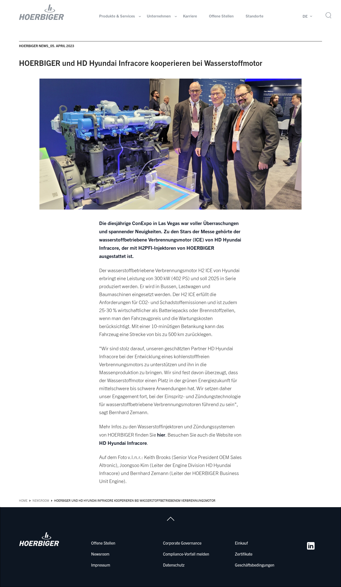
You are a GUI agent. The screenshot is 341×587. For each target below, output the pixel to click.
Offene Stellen (221, 15)
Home (23, 500)
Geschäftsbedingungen (254, 564)
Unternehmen (159, 15)
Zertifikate (243, 553)
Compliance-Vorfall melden (186, 553)
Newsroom (40, 500)
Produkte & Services (117, 15)
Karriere (190, 15)
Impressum (100, 564)
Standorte (254, 15)
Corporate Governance (182, 542)
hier (161, 435)
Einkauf (241, 542)
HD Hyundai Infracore (123, 443)
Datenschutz (173, 564)
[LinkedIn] (310, 545)
